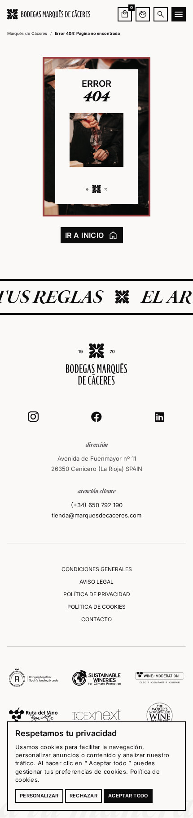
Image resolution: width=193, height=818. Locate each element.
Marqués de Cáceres (27, 33)
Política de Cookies (96, 606)
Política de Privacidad (96, 594)
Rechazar (83, 796)
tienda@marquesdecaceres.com (96, 515)
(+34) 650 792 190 (97, 505)
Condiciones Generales (96, 569)
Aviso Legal (96, 581)
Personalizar (39, 796)
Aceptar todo (128, 796)
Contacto (96, 619)
